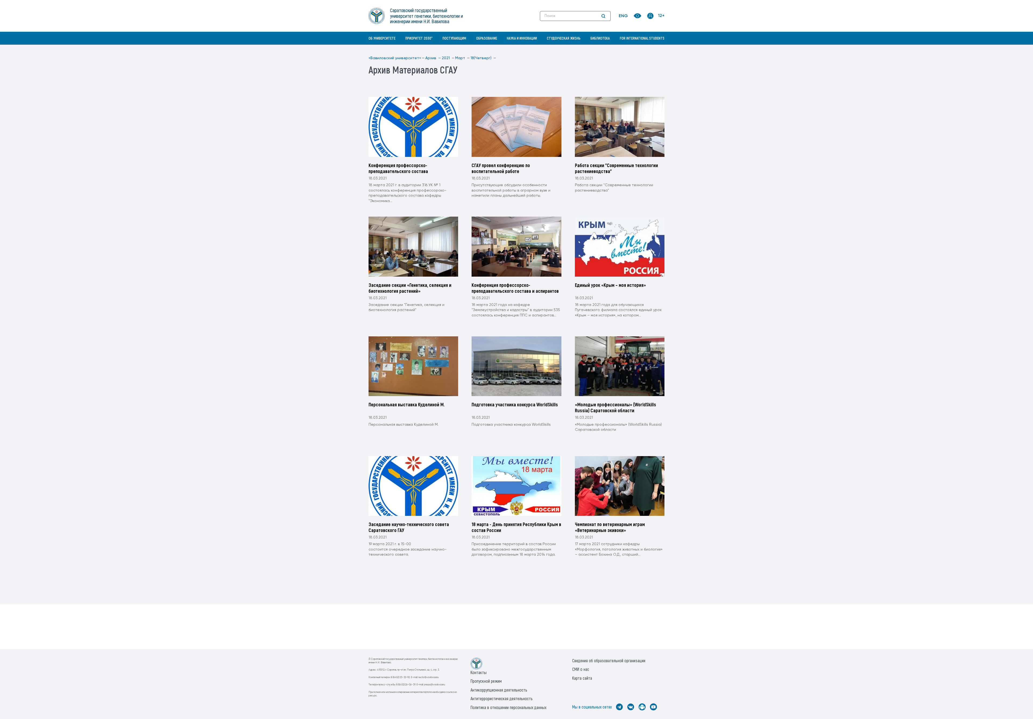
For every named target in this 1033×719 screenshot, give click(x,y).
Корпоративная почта (651, 50)
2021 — (448, 58)
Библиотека (600, 38)
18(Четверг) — (483, 58)
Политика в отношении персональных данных (508, 707)
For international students (642, 38)
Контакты (478, 672)
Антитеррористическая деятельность (501, 698)
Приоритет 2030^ (419, 38)
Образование (486, 38)
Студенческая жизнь (564, 38)
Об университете (382, 38)
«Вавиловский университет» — (396, 58)
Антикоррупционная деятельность (498, 689)
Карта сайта (582, 678)
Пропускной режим (486, 680)
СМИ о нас (580, 669)
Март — (462, 58)
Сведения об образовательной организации (608, 660)
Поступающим (454, 38)
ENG (623, 16)
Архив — (433, 58)
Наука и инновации (522, 38)
